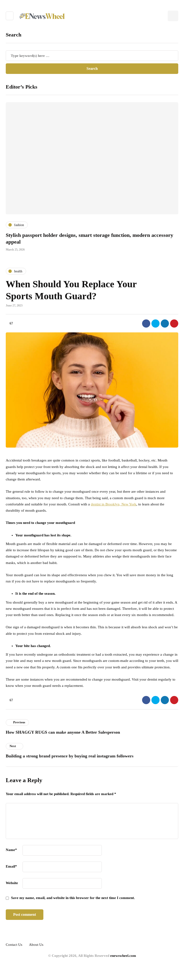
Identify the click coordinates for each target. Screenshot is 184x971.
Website (12, 883)
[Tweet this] (155, 323)
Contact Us (14, 945)
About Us (36, 945)
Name (11, 850)
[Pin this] (174, 323)
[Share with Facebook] (146, 323)
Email (11, 866)
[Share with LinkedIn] (165, 323)
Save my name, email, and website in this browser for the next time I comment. (73, 898)
